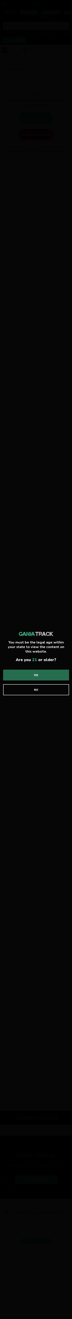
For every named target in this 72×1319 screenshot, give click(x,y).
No (36, 689)
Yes (36, 675)
